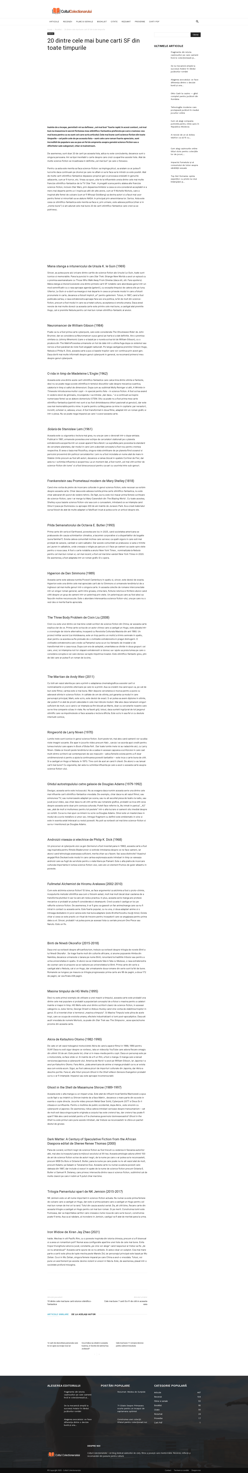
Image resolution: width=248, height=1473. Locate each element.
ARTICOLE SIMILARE (58, 1314)
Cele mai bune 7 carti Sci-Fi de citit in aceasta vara (125, 1303)
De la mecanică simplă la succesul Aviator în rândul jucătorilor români (183, 69)
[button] (197, 22)
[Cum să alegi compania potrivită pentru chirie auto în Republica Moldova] (161, 125)
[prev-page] (94, 1354)
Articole (54, 22)
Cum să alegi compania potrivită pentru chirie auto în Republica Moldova (185, 124)
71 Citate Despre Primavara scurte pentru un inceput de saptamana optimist (131, 1408)
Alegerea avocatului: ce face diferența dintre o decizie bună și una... (184, 82)
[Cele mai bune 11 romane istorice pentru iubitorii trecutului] (131, 1330)
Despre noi (196, 1470)
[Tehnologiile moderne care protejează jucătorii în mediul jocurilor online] (161, 111)
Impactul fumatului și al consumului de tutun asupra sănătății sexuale (184, 165)
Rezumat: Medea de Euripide (131, 1392)
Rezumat (126, 22)
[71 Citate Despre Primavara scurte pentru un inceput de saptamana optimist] (108, 1409)
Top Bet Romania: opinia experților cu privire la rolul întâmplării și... (184, 179)
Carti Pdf (154, 22)
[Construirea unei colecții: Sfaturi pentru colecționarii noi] (108, 1423)
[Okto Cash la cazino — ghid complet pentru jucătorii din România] (161, 97)
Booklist (102, 22)
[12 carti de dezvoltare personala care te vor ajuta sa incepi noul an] (63, 1330)
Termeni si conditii (181, 1470)
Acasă (49, 29)
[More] (122, 60)
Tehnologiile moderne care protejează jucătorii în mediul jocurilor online (185, 110)
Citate (114, 22)
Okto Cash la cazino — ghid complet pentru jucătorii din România (184, 96)
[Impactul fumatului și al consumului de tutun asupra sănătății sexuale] (161, 166)
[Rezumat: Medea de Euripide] (108, 1395)
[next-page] (99, 1354)
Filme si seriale (84, 22)
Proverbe (140, 22)
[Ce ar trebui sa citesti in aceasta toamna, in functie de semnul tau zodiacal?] (97, 1330)
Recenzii (67, 22)
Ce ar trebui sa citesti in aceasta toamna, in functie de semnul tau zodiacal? (95, 1346)
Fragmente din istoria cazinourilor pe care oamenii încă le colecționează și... (184, 55)
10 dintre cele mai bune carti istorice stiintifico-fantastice (69, 1303)
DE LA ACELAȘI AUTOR (83, 1314)
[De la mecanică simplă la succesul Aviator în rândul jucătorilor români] (161, 69)
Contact (168, 1470)
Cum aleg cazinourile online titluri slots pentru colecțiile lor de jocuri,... (184, 151)
